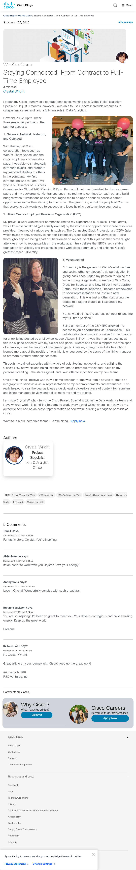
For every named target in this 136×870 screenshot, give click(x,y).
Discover (37, 715)
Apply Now (110, 718)
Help (10, 791)
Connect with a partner (20, 764)
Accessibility (14, 816)
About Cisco (14, 745)
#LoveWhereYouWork (23, 495)
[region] (49, 860)
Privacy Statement (15, 863)
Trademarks (14, 823)
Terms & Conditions (18, 797)
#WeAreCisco (46, 495)
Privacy (12, 804)
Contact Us (14, 752)
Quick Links (15, 737)
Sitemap (12, 842)
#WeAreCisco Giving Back (98, 495)
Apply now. (78, 421)
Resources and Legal (21, 776)
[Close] (93, 854)
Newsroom (13, 835)
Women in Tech (35, 502)
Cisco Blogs (25, 5)
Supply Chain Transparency (22, 829)
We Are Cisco (25, 15)
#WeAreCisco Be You (69, 495)
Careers (12, 758)
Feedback (13, 785)
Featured (18, 502)
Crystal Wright (13, 91)
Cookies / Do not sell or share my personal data (33, 810)
